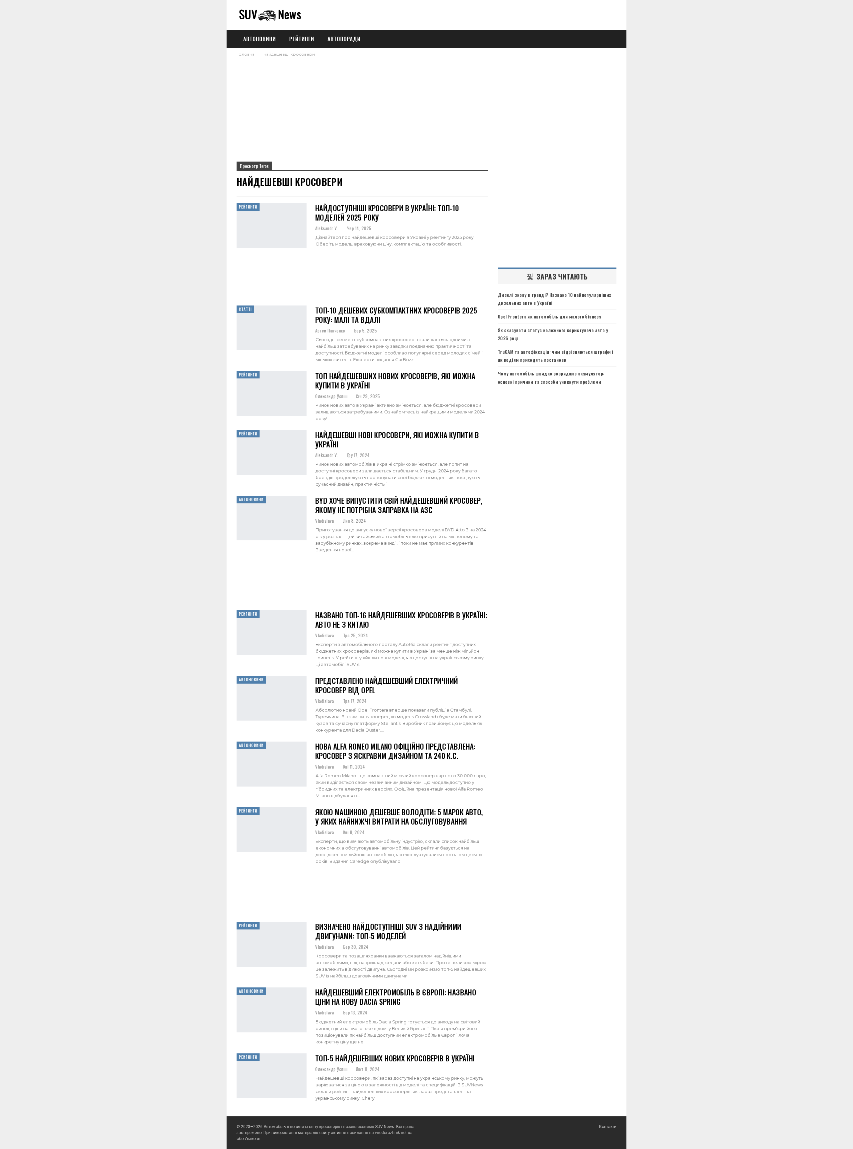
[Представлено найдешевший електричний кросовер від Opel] (272, 698)
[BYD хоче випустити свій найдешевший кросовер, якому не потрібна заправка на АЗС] (272, 518)
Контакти (607, 1126)
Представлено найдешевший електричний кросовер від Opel (386, 685)
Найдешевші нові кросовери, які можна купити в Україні (397, 439)
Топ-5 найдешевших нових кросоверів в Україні (395, 1058)
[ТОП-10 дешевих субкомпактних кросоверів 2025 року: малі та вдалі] (272, 327)
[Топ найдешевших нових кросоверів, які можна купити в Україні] (272, 393)
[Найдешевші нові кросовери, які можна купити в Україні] (272, 452)
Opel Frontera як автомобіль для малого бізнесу (549, 316)
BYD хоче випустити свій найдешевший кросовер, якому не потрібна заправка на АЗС (398, 505)
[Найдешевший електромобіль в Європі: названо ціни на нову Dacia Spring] (272, 1009)
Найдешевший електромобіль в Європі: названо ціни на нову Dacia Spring (395, 997)
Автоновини (259, 39)
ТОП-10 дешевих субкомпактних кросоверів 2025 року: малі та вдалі (396, 315)
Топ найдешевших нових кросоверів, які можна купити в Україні (395, 380)
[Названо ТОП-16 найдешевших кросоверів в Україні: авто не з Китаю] (272, 632)
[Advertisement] (426, 107)
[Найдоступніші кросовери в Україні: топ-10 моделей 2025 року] (272, 225)
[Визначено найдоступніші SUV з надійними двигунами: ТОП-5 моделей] (272, 944)
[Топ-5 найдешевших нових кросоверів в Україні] (272, 1075)
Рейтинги (301, 39)
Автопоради (344, 39)
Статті (245, 309)
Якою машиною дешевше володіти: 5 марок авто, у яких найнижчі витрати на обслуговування (399, 817)
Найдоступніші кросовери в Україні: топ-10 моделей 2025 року (387, 213)
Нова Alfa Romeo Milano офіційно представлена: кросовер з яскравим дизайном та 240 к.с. (395, 751)
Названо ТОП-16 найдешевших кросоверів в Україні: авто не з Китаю (401, 620)
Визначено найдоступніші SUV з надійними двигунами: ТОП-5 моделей (388, 931)
